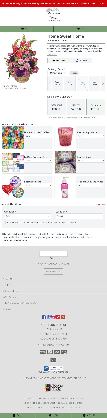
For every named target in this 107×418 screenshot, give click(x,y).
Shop (28, 29)
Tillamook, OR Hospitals (70, 398)
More (51, 54)
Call (18, 415)
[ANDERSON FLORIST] (53, 22)
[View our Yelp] (63, 318)
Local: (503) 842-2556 (53, 338)
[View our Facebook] (44, 318)
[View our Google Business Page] (49, 318)
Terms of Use (73, 407)
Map (54, 415)
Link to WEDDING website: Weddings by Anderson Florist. (53, 378)
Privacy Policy (34, 407)
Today (74, 73)
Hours (90, 415)
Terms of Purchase (54, 407)
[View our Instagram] (53, 318)
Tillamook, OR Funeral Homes (39, 398)
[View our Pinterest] (58, 318)
